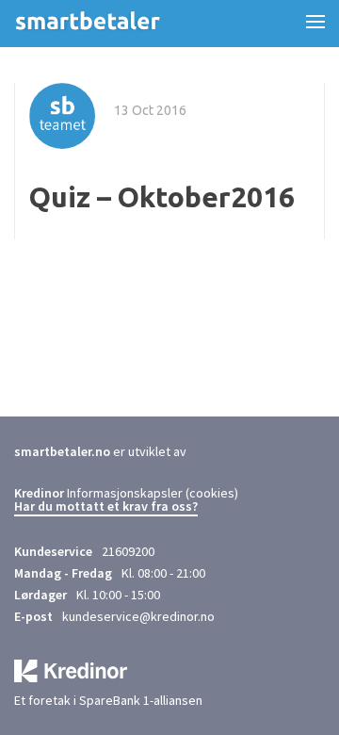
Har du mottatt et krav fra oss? (106, 506)
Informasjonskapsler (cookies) (152, 492)
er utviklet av (100, 451)
